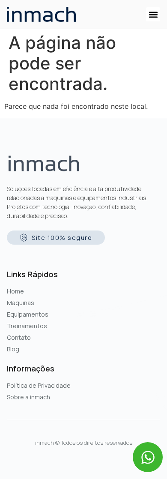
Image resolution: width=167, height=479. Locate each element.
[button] (153, 14)
